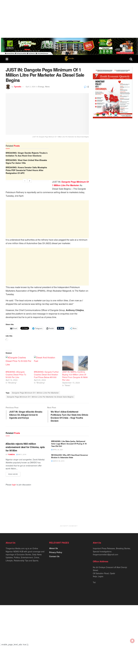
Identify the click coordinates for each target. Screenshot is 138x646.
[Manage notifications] (132, 641)
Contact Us (54, 556)
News (47, 86)
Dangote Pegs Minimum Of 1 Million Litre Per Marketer (35, 393)
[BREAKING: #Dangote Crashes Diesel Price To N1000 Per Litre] (18, 363)
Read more (13, 474)
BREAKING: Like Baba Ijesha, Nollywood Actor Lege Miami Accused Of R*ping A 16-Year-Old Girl (69, 443)
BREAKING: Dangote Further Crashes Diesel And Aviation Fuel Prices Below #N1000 (46, 374)
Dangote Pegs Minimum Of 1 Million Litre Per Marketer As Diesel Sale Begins (40, 397)
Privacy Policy (55, 552)
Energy (41, 86)
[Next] (30, 181)
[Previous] (25, 181)
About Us (53, 548)
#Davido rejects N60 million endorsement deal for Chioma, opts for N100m (25, 447)
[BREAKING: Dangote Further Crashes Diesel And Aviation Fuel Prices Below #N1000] (47, 363)
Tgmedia (17, 86)
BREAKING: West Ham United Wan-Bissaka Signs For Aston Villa (26, 161)
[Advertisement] (69, 19)
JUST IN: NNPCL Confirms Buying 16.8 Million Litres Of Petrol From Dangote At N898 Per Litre (75, 375)
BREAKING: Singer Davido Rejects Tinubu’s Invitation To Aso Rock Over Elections (26, 154)
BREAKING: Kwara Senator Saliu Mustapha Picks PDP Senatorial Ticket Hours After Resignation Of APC (26, 170)
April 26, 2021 (57, 449)
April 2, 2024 (30, 86)
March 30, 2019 (58, 461)
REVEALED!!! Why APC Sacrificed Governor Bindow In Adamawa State (69, 456)
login (14, 484)
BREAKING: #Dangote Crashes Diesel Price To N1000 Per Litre (16, 374)
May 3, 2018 (22, 454)
